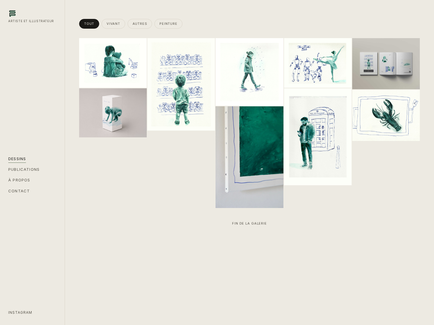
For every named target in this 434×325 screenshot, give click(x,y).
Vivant (113, 24)
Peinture (168, 24)
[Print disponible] (361, 47)
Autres (140, 24)
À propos (19, 180)
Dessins (17, 158)
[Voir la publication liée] (88, 97)
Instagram (20, 312)
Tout (89, 24)
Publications (24, 169)
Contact (19, 190)
